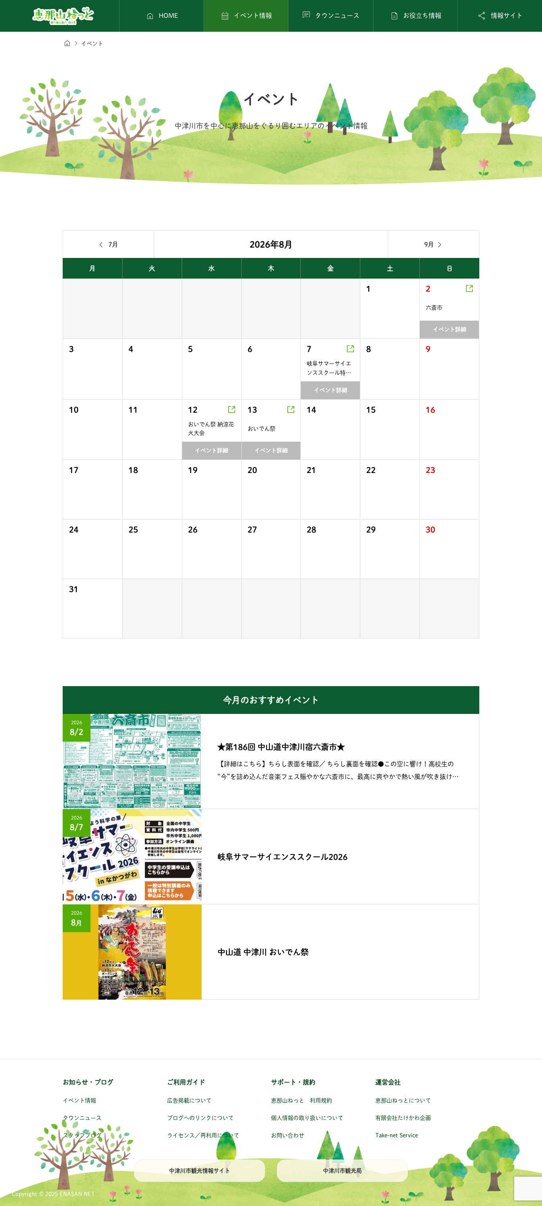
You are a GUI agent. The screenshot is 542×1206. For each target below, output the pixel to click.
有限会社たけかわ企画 (403, 1118)
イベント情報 (79, 1100)
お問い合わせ (287, 1135)
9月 (433, 244)
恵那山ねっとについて (403, 1100)
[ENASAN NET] (63, 16)
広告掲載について (189, 1100)
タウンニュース (82, 1118)
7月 (108, 244)
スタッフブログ (82, 1135)
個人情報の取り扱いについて (307, 1118)
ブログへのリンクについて (200, 1118)
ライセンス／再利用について (203, 1135)
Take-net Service (396, 1135)
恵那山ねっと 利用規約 (301, 1100)
